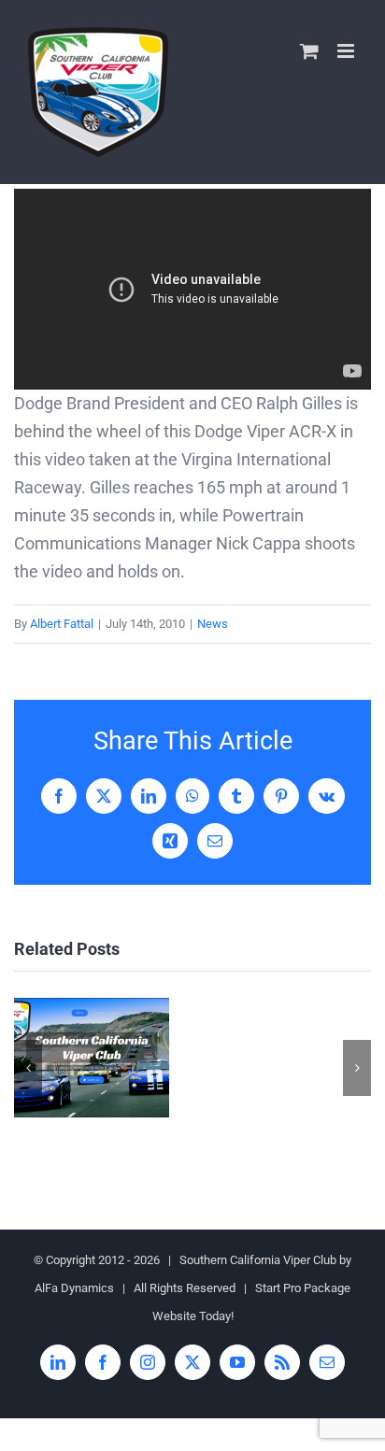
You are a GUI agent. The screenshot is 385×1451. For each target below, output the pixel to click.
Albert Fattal (61, 624)
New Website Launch (91, 1058)
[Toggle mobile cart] (309, 51)
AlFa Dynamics (74, 1288)
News (212, 624)
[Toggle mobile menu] (347, 51)
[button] (28, 1068)
